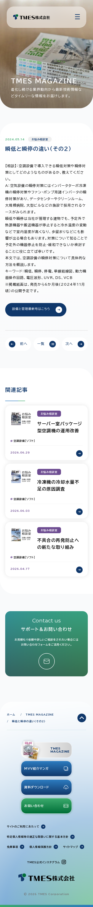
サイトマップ (70, 846)
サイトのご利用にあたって (23, 826)
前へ (23, 343)
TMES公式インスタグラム (43, 862)
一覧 (41, 343)
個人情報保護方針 (40, 846)
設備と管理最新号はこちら (31, 308)
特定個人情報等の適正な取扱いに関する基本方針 (38, 836)
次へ (69, 343)
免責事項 (12, 846)
